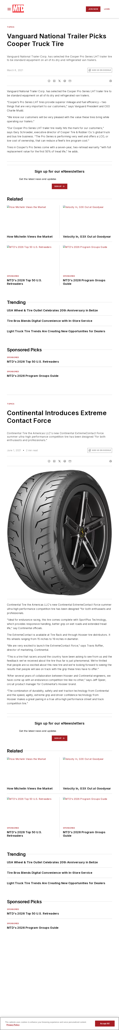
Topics (10, 27)
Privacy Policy (13, 1025)
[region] (59, 1023)
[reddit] (64, 80)
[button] (9, 9)
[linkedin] (54, 80)
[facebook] (49, 80)
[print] (110, 80)
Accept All (104, 1023)
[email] (69, 80)
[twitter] (59, 80)
